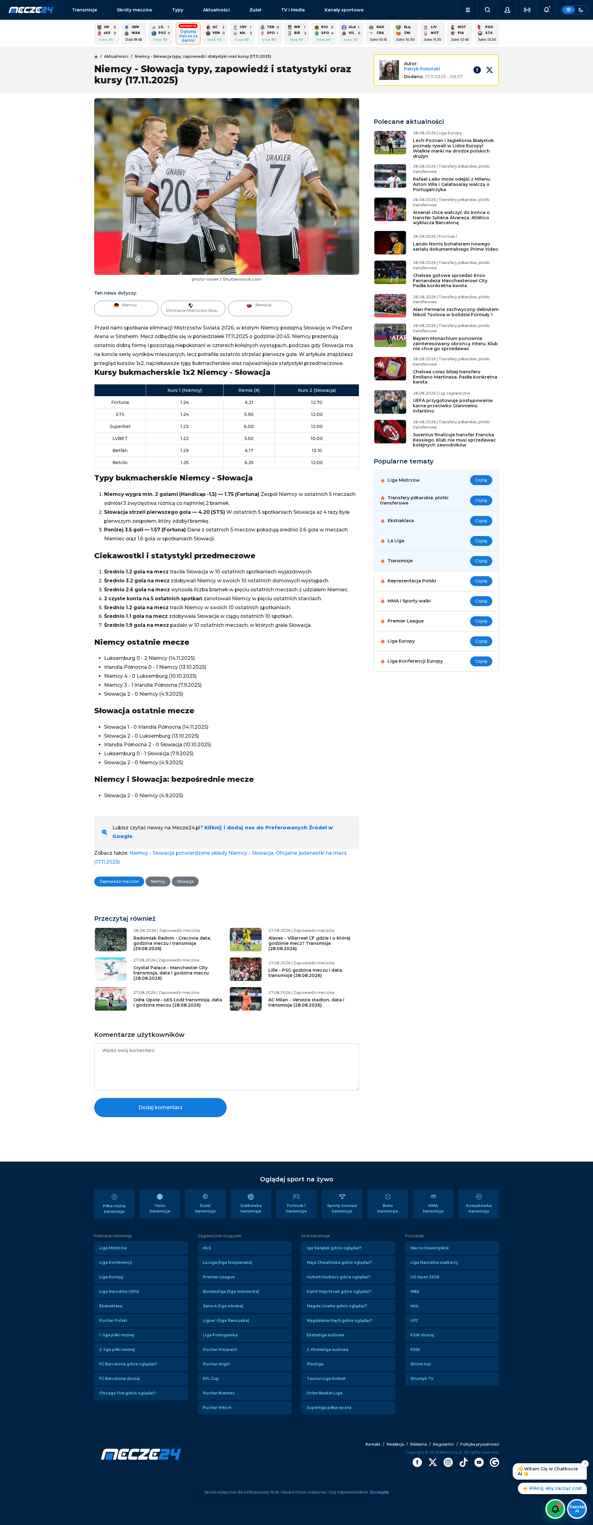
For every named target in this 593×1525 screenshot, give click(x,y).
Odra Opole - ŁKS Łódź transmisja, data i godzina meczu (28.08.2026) (177, 1002)
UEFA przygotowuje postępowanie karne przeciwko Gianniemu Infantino (453, 406)
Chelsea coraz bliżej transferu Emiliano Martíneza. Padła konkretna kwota (455, 377)
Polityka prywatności (479, 1444)
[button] (467, 10)
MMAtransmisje (433, 1208)
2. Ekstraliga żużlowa (327, 1349)
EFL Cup (211, 1378)
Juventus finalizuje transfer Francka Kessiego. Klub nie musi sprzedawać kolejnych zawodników (454, 440)
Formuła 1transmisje (296, 1208)
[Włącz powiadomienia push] (555, 1509)
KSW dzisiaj (422, 1335)
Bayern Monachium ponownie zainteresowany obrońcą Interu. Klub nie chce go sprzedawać (455, 344)
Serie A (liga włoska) (223, 1306)
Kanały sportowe (344, 10)
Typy (177, 10)
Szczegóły (379, 1492)
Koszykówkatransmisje (479, 1208)
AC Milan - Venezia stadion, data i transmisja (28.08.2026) (306, 1002)
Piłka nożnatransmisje (114, 1209)
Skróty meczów (134, 10)
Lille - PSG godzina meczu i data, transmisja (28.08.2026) (305, 972)
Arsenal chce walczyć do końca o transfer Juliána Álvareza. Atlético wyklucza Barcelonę (451, 218)
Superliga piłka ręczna (329, 1407)
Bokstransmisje (387, 1208)
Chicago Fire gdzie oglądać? (127, 1393)
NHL (414, 1306)
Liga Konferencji (115, 1262)
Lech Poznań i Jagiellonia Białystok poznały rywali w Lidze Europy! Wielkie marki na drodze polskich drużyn (453, 148)
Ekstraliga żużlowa (325, 1335)
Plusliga (315, 1364)
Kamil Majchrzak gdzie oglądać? (339, 1291)
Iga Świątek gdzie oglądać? (334, 1248)
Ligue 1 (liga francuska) (226, 1320)
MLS (207, 1248)
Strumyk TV (422, 1378)
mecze (31, 10)
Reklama (418, 1444)
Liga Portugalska (220, 1335)
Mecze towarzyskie (429, 1248)
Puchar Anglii (216, 1364)
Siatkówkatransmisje (251, 1208)
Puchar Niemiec (219, 1393)
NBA (414, 1291)
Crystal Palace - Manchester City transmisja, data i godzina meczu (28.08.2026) (171, 973)
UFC (414, 1320)
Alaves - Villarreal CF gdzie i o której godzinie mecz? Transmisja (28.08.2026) (309, 943)
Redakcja (395, 1444)
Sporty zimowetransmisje (342, 1208)
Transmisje (84, 10)
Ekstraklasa (110, 1306)
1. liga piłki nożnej (116, 1335)
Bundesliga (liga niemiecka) (231, 1291)
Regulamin (443, 1444)
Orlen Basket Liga (324, 1393)
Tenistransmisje (159, 1208)
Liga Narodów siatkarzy (434, 1262)
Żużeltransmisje (205, 1208)
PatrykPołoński (422, 69)
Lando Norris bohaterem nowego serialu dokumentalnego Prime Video (455, 246)
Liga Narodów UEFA (119, 1291)
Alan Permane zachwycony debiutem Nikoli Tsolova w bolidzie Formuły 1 (455, 312)
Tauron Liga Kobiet (326, 1378)
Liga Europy (111, 1277)
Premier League (219, 1277)
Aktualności (216, 10)
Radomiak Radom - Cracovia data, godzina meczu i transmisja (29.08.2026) (172, 943)
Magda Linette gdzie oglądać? (337, 1306)
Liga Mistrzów (113, 1248)
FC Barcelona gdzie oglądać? (128, 1364)
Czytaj (481, 480)
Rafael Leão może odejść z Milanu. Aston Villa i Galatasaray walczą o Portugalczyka (452, 184)
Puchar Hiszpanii (220, 1349)
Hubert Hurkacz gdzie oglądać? (338, 1277)
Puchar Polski (113, 1320)
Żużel (255, 10)
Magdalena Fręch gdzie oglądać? (339, 1320)
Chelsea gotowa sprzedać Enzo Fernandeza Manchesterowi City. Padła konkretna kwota (450, 281)
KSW (415, 1349)
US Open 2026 (424, 1277)
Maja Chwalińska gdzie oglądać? (339, 1262)
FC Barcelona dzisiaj (119, 1378)
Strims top (420, 1364)
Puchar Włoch (217, 1407)
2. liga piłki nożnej (117, 1349)
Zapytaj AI (577, 1508)
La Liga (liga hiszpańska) (227, 1262)
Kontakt (373, 1444)
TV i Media (293, 10)
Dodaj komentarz (160, 1107)
